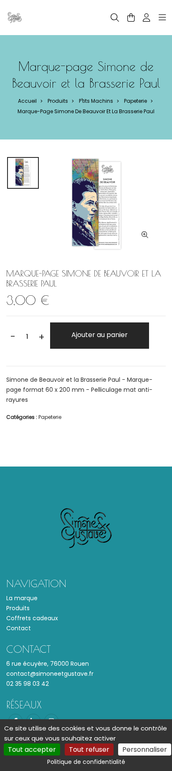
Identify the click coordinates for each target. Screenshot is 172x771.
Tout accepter (32, 749)
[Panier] (131, 17)
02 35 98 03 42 (27, 684)
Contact (18, 628)
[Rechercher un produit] (115, 17)
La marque (22, 598)
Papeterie (135, 100)
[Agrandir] (144, 235)
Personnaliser (144, 749)
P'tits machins (96, 100)
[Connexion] (146, 17)
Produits (58, 100)
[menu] (162, 17)
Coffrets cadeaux (32, 618)
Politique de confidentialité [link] (86, 762)
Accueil (27, 100)
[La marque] (14, 17)
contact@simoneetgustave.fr (50, 674)
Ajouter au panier (99, 335)
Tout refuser (89, 749)
